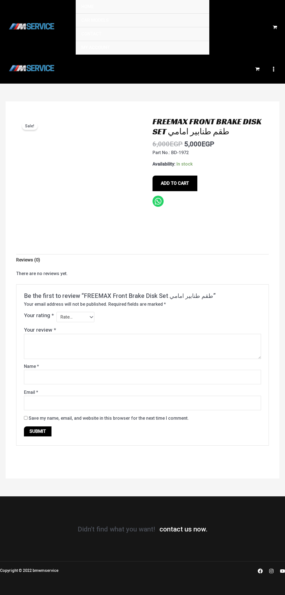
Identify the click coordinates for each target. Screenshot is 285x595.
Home (87, 6)
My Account (95, 47)
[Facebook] (260, 571)
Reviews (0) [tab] (28, 260)
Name (31, 366)
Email (31, 392)
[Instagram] (271, 571)
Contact (91, 34)
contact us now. (183, 529)
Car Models (95, 20)
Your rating (39, 315)
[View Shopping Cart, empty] (274, 27)
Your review (40, 330)
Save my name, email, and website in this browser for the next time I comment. (109, 418)
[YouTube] (282, 571)
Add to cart (175, 183)
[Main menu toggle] (273, 69)
